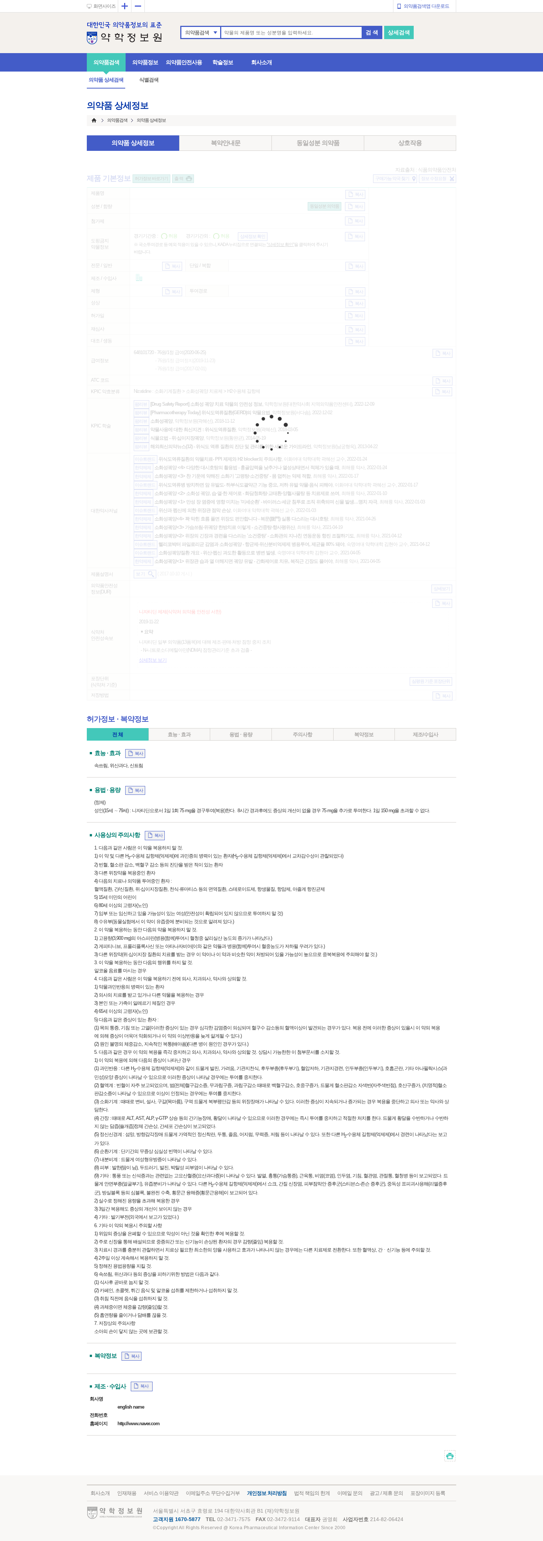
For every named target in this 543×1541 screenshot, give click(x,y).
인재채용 (126, 1493)
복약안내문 (225, 142)
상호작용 (410, 142)
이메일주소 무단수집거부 (213, 1493)
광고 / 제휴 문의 (386, 1493)
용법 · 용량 (240, 734)
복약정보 (363, 734)
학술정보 (222, 62)
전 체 (117, 734)
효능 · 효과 (179, 734)
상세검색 (399, 32)
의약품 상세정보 (133, 142)
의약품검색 (197, 32)
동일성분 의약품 (318, 142)
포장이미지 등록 (427, 1493)
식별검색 (148, 80)
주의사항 (302, 734)
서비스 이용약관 (161, 1493)
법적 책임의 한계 (312, 1493)
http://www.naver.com (138, 1423)
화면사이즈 (104, 6)
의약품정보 (145, 62)
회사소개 (261, 62)
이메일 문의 (349, 1493)
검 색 (372, 32)
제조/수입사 (425, 734)
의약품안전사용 (184, 62)
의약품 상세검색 (106, 80)
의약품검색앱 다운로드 (426, 6)
